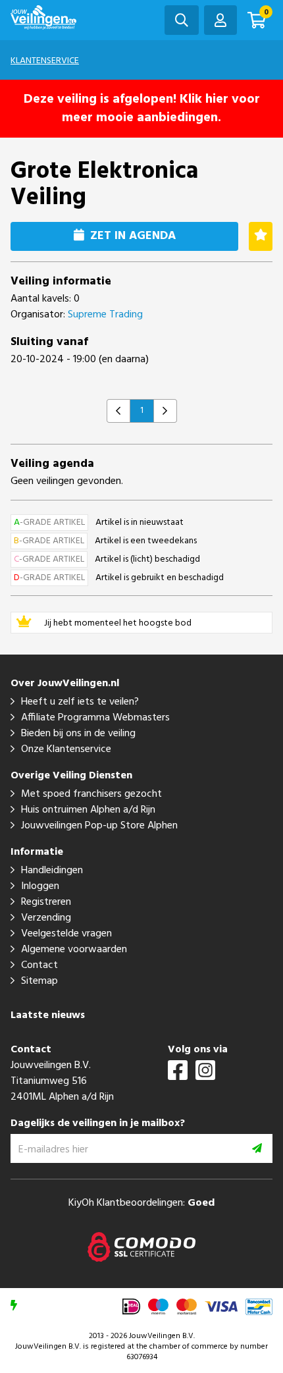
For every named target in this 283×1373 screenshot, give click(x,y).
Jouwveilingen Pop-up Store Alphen (99, 825)
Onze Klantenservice (66, 749)
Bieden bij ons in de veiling (78, 733)
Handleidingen (52, 870)
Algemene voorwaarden (74, 949)
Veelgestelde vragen (66, 933)
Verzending (46, 918)
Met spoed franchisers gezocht (91, 794)
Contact (39, 965)
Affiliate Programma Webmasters (95, 717)
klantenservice (45, 60)
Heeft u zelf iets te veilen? (80, 702)
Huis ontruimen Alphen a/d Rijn (88, 810)
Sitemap (39, 981)
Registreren (46, 902)
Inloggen (40, 886)
